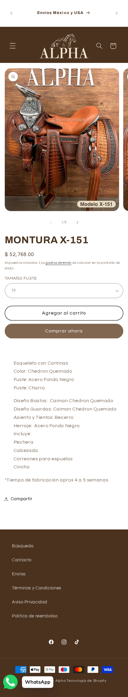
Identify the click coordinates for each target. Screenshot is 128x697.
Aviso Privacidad (29, 602)
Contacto (22, 560)
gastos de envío (58, 262)
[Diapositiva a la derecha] (77, 222)
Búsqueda (23, 546)
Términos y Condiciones (36, 588)
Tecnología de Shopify (86, 680)
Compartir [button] (21, 499)
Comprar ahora (64, 331)
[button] (12, 46)
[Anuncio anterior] (11, 13)
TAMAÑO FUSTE (21, 278)
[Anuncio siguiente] (116, 13)
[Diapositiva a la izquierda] (50, 222)
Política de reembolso (34, 616)
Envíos (19, 574)
